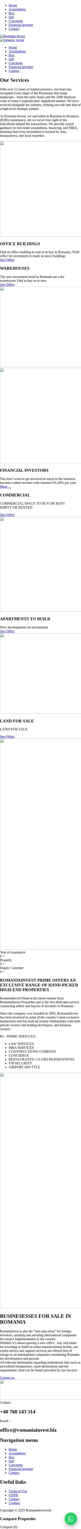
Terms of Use (18, 1491)
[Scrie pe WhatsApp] (71, 1519)
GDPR (13, 1495)
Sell (11, 17)
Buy (11, 13)
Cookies (14, 1503)
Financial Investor (21, 25)
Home (13, 5)
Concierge (16, 21)
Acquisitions (17, 9)
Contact (14, 29)
